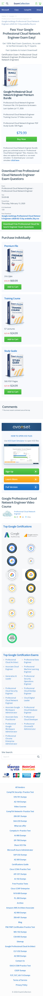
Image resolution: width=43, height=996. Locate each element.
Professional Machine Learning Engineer (31, 669)
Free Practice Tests (20, 883)
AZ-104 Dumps (20, 802)
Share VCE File (20, 845)
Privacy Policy (21, 985)
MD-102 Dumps (20, 932)
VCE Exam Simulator (16, 441)
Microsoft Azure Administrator (20, 850)
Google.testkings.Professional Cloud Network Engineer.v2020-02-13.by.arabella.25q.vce (21, 217)
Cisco (16, 10)
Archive (20, 903)
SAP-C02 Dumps (20, 855)
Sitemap (20, 941)
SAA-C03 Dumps (20, 821)
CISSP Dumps (20, 970)
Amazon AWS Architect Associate (20, 908)
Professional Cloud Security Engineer (12, 691)
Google (11, 16)
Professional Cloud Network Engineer (15, 19)
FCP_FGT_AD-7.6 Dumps (20, 975)
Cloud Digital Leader (29, 699)
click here (15, 160)
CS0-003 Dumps (20, 937)
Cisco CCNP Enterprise (20, 888)
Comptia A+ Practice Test (20, 830)
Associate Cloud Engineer (12, 667)
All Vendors (20, 787)
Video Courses (20, 806)
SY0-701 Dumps (20, 797)
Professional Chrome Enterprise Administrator (11, 740)
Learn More (11, 479)
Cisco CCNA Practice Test (20, 869)
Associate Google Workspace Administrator (13, 710)
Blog (20, 922)
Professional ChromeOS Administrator (30, 726)
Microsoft (5, 10)
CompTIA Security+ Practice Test (20, 792)
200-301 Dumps (20, 816)
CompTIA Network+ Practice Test (20, 811)
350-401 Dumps (20, 917)
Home (4, 16)
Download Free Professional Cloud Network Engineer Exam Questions (21, 225)
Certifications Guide (20, 864)
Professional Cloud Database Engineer (30, 710)
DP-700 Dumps (20, 840)
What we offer (20, 826)
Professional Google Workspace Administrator (11, 728)
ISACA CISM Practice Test (20, 965)
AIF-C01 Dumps (20, 874)
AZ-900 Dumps (20, 912)
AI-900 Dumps (20, 835)
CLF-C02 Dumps (20, 951)
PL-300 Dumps (20, 898)
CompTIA (27, 10)
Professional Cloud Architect (12, 660)
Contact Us (20, 961)
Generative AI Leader (11, 677)
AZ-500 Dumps (20, 956)
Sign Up (9, 471)
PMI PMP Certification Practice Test (20, 927)
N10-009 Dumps (20, 893)
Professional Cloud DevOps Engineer (30, 691)
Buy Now (21, 139)
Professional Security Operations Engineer (29, 680)
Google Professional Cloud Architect (20, 946)
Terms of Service (20, 980)
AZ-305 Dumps (20, 859)
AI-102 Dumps (20, 879)
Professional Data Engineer (31, 660)
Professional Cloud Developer (31, 718)
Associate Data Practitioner (12, 718)
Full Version (12, 487)
